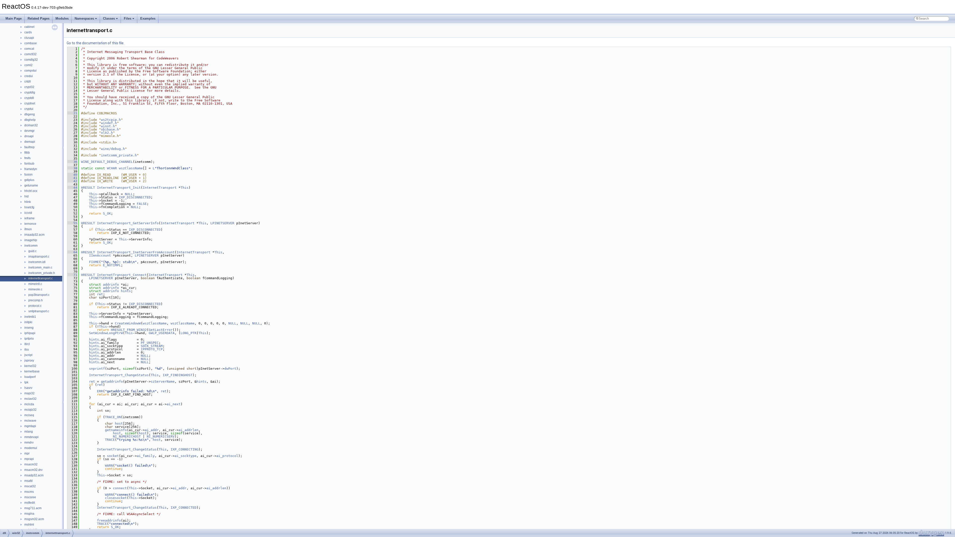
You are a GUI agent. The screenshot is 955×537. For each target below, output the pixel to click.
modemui (30, 448)
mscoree (30, 497)
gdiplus (29, 180)
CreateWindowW (128, 323)
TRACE (110, 440)
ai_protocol (227, 456)
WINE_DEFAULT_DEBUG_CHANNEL (107, 162)
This (185, 187)
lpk (26, 382)
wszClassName (131, 168)
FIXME (94, 262)
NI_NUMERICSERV (161, 436)
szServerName (163, 381)
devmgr (29, 131)
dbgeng (29, 114)
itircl (27, 344)
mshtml (29, 524)
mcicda (29, 404)
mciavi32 (30, 399)
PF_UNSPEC (150, 343)
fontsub (29, 163)
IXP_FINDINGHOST (177, 375)
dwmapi (29, 141)
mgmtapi (30, 426)
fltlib (27, 152)
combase (30, 43)
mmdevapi (31, 437)
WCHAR (112, 168)
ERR (100, 391)
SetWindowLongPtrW (106, 333)
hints (126, 291)
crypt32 (29, 87)
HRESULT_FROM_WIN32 (129, 330)
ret (100, 294)
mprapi (29, 459)
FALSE (142, 204)
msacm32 (31, 464)
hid (26, 196)
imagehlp (30, 240)
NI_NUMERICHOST (127, 436)
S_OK (107, 213)
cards (28, 32)
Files (127, 18)
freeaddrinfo (109, 520)
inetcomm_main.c (40, 267)
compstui (30, 70)
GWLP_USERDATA (162, 333)
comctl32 (30, 54)
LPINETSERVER (222, 223)
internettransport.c (40, 278)
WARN (109, 465)
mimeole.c (35, 289)
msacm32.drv (33, 470)
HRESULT (88, 187)
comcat (29, 48)
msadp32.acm (34, 475)
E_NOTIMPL (112, 265)
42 (72, 181)
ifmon (28, 229)
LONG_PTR (188, 333)
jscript (28, 355)
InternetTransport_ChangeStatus (119, 375)
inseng (29, 327)
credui (28, 76)
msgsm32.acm (34, 519)
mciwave (30, 420)
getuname (31, 185)
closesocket (116, 498)
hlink (27, 202)
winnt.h (108, 126)
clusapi (29, 38)
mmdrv (29, 442)
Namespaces (84, 18)
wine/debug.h (113, 149)
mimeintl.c (35, 284)
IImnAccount (100, 255)
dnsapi (29, 136)
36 (72, 162)
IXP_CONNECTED (183, 507)
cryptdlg (29, 92)
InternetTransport (160, 187)
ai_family (146, 456)
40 (72, 175)
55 (72, 223)
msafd (28, 481)
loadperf (30, 377)
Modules (62, 18)
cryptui (28, 109)
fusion (28, 174)
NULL (129, 194)
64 (72, 252)
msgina (29, 513)
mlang (28, 431)
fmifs (27, 158)
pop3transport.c (38, 295)
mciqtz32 (30, 409)
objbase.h (110, 129)
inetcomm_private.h (41, 273)
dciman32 (31, 125)
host (119, 423)
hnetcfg (29, 207)
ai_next (174, 404)
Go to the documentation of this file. (95, 43)
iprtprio (29, 338)
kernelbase (32, 371)
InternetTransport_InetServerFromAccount (136, 252)
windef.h (109, 123)
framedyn (30, 169)
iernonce (30, 223)
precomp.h (35, 300)
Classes (109, 18)
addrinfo (111, 284)
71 (72, 275)
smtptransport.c (38, 311)
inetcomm (31, 245)
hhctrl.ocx (30, 191)
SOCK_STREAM (152, 346)
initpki (28, 322)
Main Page (13, 18)
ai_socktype (185, 456)
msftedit (29, 502)
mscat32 (30, 486)
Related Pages (38, 18)
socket (113, 456)
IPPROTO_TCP (152, 349)
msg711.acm (33, 508)
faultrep (29, 147)
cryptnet (29, 103)
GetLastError (161, 330)
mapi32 (29, 393)
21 (72, 113)
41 (72, 178)
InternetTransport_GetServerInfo (128, 223)
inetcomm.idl (37, 262)
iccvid (28, 213)
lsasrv (28, 388)
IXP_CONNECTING (184, 449)
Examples (147, 18)
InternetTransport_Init (119, 187)
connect (120, 488)
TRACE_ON (113, 417)
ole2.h (107, 132)
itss (26, 349)
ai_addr (152, 430)
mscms (29, 491)
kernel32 (30, 366)
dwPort (230, 368)
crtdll (27, 81)
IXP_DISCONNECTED (135, 197)
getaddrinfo (112, 381)
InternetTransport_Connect (122, 275)
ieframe (29, 218)
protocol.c (35, 306)
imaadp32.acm (34, 234)
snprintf (97, 368)
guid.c (32, 251)
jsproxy (29, 360)
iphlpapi (29, 333)
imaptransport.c (38, 256)
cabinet (29, 27)
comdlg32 (31, 59)
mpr (27, 453)
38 (72, 168)
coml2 (28, 65)
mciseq (29, 415)
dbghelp (30, 120)
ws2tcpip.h (111, 120)
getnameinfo (116, 430)
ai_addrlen (188, 430)
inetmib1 (30, 316)
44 (72, 187)
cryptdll (29, 98)
